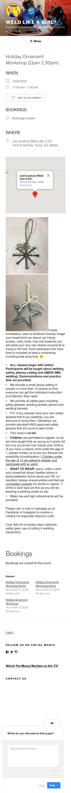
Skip (41, 785)
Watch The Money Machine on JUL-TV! (32, 666)
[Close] (48, 175)
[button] (35, 194)
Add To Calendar (28, 97)
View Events (25, 185)
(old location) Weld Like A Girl (32, 141)
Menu (37, 41)
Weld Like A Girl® (31, 22)
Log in (10, 632)
